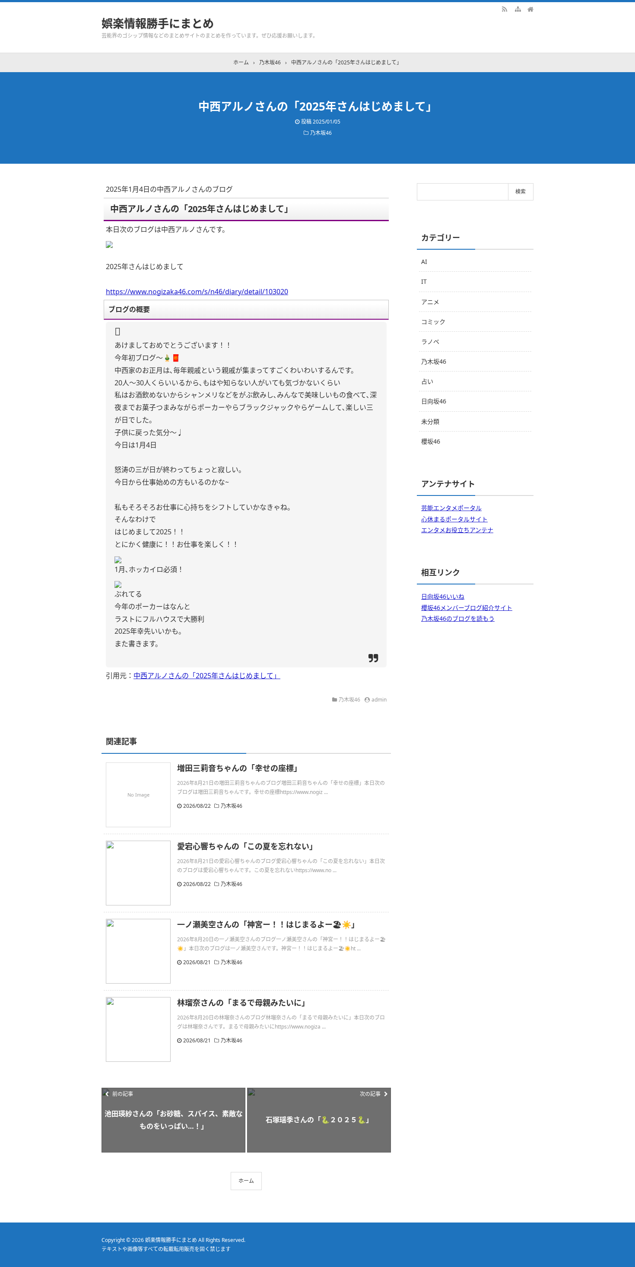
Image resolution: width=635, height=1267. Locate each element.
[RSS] (504, 8)
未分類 (430, 421)
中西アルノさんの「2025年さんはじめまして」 (206, 675)
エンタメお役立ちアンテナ (457, 530)
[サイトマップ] (517, 8)
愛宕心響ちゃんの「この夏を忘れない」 (247, 846)
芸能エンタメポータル (451, 508)
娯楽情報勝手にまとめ (158, 23)
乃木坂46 (321, 133)
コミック (433, 322)
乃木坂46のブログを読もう (458, 618)
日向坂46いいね (442, 596)
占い (427, 381)
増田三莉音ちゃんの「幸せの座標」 (239, 768)
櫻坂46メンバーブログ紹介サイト (466, 607)
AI (424, 261)
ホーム (246, 1180)
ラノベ (430, 341)
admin (379, 699)
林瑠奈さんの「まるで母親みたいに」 (243, 1002)
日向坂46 (433, 401)
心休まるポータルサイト (454, 519)
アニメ (430, 302)
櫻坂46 (430, 441)
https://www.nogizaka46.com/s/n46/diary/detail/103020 (197, 291)
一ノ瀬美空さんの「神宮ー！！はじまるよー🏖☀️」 (268, 924)
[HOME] (530, 8)
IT (424, 281)
